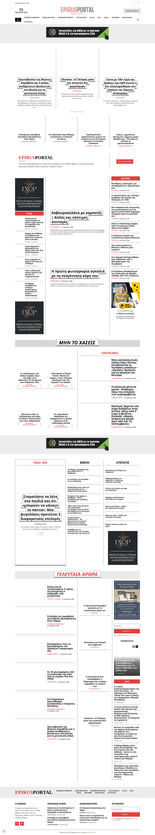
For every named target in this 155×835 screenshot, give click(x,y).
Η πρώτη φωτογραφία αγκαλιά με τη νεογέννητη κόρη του (78, 273)
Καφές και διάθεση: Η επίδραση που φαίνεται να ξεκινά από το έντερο (33, 236)
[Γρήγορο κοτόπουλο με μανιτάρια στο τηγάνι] (135, 498)
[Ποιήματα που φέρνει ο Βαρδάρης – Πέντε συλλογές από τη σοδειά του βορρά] (97, 498)
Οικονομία (117, 378)
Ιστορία (115, 190)
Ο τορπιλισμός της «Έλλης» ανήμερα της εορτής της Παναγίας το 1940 (125, 197)
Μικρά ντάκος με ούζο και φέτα (116, 525)
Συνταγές (55, 227)
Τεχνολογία (94, 689)
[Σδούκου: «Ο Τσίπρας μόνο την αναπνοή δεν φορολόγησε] (77, 64)
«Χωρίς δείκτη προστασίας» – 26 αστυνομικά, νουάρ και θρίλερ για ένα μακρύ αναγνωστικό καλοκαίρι (77, 521)
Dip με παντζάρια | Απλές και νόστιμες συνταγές (115, 507)
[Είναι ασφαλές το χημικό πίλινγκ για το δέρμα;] (19, 262)
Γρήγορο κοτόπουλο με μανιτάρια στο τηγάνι (114, 498)
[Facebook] (134, 3)
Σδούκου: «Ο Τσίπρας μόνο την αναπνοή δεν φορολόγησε (77, 83)
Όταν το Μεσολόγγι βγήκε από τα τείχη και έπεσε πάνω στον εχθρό (124, 225)
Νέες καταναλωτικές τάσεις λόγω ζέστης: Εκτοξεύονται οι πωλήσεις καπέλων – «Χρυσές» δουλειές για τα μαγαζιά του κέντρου (124, 367)
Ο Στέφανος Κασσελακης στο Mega (92, 809)
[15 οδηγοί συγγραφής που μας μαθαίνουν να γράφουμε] (97, 471)
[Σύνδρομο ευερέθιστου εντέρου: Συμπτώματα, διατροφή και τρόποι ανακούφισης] (19, 286)
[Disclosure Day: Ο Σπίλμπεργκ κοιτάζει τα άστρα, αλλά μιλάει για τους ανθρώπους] (29, 402)
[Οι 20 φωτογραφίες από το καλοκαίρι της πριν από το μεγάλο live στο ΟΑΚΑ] (30, 677)
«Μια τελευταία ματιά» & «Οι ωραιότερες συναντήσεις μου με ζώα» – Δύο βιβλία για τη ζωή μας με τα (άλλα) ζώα (79, 509)
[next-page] (41, 533)
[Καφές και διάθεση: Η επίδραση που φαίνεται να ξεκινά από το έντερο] (19, 236)
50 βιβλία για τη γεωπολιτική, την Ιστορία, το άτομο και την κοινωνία (79, 531)
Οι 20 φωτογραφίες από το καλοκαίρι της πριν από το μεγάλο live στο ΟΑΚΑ (60, 675)
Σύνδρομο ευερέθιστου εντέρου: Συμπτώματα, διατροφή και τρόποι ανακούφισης (31, 289)
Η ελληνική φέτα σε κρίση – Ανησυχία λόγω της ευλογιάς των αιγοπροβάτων (123, 390)
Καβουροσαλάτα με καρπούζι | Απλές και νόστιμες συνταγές (76, 217)
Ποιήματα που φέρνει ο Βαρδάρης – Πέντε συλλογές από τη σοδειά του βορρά (77, 498)
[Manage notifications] (4, 831)
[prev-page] (38, 533)
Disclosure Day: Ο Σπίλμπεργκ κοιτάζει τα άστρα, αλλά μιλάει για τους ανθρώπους (30, 417)
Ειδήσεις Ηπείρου (29, 141)
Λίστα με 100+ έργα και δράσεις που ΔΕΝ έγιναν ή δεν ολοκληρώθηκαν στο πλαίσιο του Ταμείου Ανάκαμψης (120, 86)
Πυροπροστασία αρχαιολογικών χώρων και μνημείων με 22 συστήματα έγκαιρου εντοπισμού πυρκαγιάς (93, 138)
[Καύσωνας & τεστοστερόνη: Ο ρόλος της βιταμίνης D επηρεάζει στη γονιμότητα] (19, 221)
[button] (138, 19)
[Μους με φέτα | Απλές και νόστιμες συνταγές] (135, 516)
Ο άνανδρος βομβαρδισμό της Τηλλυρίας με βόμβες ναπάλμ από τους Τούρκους (125, 273)
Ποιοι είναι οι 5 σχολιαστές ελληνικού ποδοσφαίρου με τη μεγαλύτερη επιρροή (93, 817)
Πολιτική (34, 98)
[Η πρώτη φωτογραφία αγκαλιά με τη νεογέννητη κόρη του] (77, 253)
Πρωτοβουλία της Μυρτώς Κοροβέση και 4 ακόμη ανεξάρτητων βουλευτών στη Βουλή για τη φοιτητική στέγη (34, 86)
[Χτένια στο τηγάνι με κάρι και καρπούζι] (135, 489)
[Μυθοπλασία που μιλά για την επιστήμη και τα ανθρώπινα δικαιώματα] (97, 489)
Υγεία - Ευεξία (31, 229)
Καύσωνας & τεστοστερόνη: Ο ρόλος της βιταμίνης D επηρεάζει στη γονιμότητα (34, 222)
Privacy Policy (131, 635)
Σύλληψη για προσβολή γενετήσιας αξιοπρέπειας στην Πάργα (29, 136)
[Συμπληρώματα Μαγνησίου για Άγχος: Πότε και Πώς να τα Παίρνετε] (19, 249)
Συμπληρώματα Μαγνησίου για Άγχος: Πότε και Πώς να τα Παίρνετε (34, 249)
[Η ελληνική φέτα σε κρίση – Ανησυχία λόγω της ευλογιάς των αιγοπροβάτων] (94, 392)
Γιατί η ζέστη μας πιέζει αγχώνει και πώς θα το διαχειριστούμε (33, 273)
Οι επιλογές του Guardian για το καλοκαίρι (78, 480)
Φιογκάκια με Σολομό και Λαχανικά (115, 471)
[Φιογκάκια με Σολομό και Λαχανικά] (135, 471)
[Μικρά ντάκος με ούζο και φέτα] (135, 525)
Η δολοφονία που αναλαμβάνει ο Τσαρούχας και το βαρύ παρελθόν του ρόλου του (94, 681)
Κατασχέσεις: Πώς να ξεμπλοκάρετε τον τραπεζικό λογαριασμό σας (60, 647)
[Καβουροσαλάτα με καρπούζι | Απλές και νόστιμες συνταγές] (77, 194)
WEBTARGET (92, 832)
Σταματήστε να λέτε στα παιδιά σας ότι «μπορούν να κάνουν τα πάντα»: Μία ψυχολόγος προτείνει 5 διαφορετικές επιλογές (40, 507)
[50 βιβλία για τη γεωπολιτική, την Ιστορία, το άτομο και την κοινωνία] (97, 531)
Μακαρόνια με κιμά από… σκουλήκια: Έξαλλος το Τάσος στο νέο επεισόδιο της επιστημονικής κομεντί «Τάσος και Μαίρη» (127, 771)
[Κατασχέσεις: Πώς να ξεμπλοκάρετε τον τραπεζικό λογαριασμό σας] (30, 649)
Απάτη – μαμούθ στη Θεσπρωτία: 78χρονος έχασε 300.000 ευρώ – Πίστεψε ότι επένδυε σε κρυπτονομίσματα (125, 139)
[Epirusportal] (77, 10)
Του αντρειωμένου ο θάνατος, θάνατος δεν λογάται (122, 247)
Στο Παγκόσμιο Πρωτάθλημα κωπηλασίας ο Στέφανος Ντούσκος (61, 136)
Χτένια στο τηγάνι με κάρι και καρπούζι (116, 489)
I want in (126, 631)
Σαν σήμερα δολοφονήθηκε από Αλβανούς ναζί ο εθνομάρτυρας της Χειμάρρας (125, 260)
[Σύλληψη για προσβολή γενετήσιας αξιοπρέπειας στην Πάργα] (29, 125)
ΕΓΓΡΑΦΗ (125, 814)
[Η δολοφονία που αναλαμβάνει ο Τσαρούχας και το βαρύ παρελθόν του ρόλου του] (94, 664)
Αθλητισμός (83, 822)
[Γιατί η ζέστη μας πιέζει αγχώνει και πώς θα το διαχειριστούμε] (19, 273)
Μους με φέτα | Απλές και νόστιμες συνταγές (116, 516)
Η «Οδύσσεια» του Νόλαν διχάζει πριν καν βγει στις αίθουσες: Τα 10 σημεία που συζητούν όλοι (29, 378)
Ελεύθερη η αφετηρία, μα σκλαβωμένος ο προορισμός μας (125, 185)
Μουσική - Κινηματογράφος (29, 385)
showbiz (55, 281)
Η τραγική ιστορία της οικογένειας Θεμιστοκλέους (125, 236)
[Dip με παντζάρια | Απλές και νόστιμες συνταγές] (135, 507)
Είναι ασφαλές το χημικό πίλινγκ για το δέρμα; (33, 261)
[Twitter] (138, 3)
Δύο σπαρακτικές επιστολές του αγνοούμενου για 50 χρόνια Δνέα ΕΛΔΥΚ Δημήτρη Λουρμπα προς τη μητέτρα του (125, 211)
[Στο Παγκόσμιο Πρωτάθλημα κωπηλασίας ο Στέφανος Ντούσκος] (61, 125)
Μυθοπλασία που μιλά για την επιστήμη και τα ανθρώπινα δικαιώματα (78, 489)
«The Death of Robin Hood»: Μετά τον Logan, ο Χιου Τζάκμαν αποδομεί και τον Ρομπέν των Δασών (61, 378)
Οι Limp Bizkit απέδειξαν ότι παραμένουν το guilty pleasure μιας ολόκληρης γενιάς (61, 418)
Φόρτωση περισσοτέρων (77, 111)
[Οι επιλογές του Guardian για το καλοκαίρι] (97, 480)
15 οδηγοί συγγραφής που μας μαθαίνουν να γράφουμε (78, 471)
